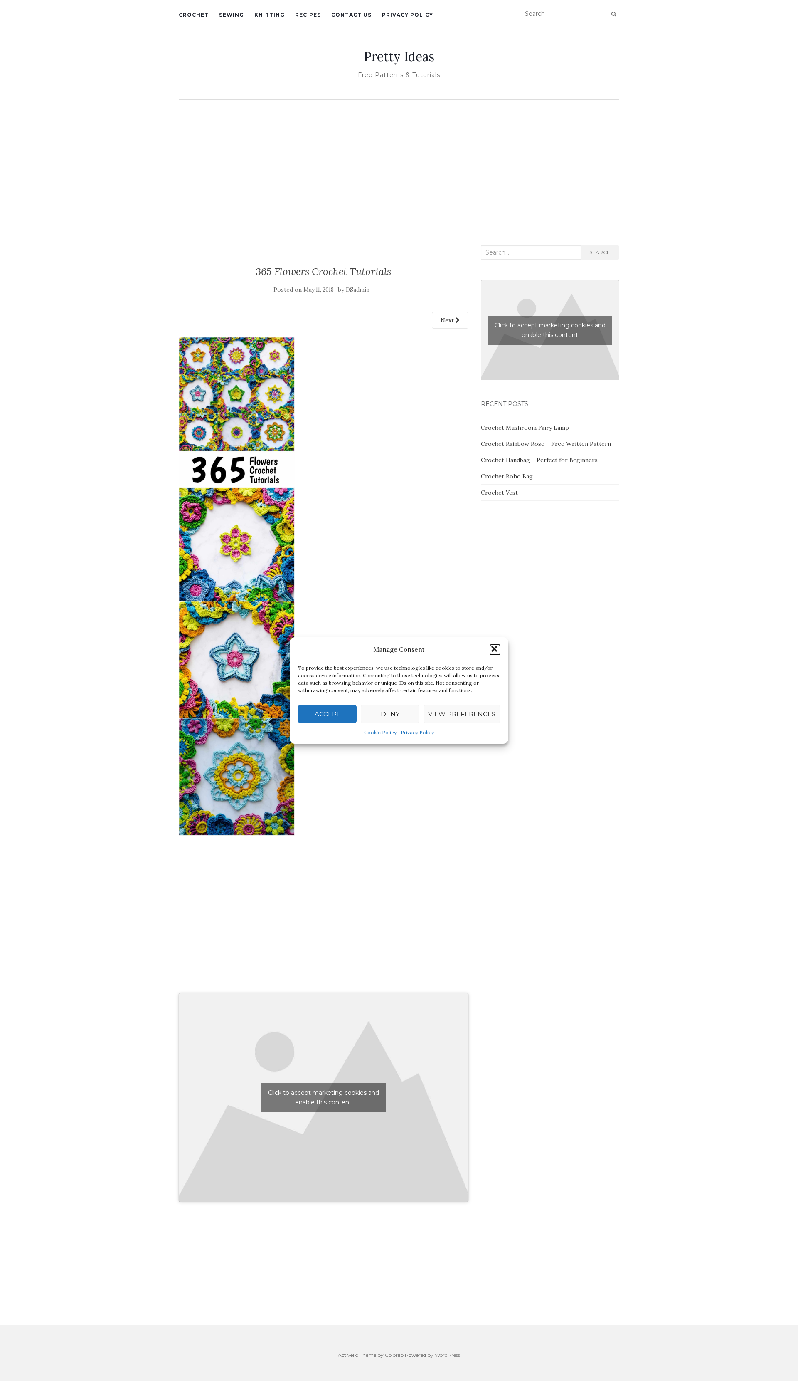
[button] (495, 650)
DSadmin (357, 289)
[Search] (613, 14)
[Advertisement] (399, 166)
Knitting (269, 15)
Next (448, 320)
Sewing (231, 15)
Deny (390, 714)
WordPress (447, 1355)
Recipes (308, 15)
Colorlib (394, 1355)
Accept (327, 714)
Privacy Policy (417, 732)
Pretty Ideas (399, 56)
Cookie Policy (380, 732)
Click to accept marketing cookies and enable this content (323, 1097)
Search (600, 252)
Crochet (194, 15)
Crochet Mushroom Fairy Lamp (525, 427)
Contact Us (351, 15)
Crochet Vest (499, 492)
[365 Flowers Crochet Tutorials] (237, 585)
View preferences (461, 714)
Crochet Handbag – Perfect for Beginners (539, 460)
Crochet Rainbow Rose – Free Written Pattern (546, 444)
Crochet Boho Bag (507, 476)
